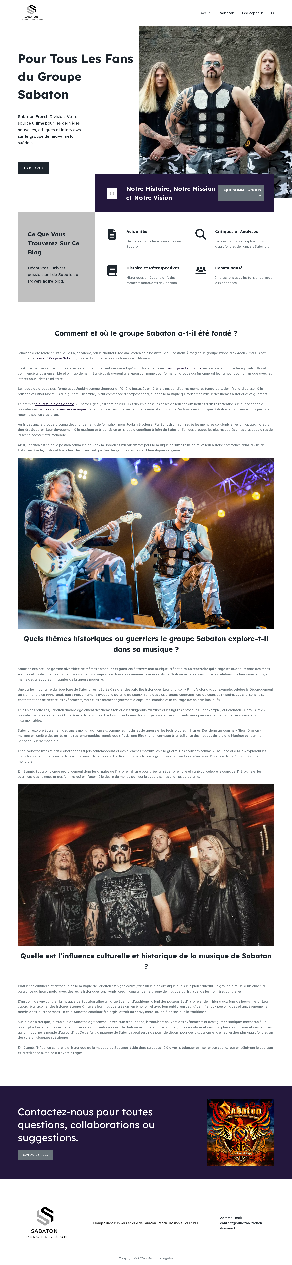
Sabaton (227, 13)
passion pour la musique (183, 368)
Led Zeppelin (252, 13)
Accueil (206, 13)
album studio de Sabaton (54, 404)
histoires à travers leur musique (62, 409)
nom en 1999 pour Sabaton (55, 358)
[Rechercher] (272, 13)
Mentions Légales (160, 1258)
